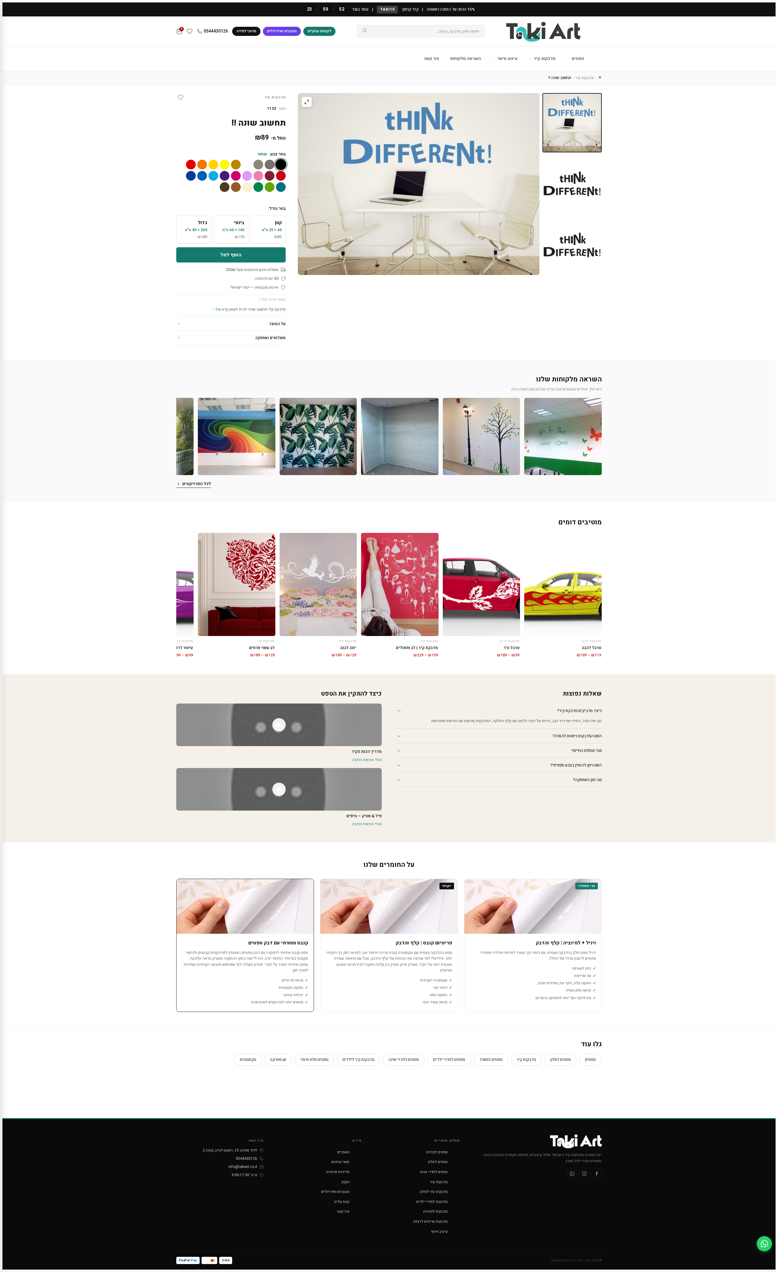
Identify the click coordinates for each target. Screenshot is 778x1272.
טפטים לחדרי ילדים (449, 1059)
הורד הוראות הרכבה (367, 760)
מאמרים (343, 1152)
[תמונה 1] (572, 122)
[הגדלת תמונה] (306, 102)
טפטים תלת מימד (314, 1059)
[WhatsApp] (572, 1173)
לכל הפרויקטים (196, 484)
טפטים (577, 58)
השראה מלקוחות (465, 58)
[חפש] (364, 31)
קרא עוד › (220, 309)
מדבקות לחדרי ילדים (432, 1201)
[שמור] (180, 97)
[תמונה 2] (572, 184)
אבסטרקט (278, 1059)
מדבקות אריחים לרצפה (430, 1221)
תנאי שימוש (340, 1162)
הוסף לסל (230, 255)
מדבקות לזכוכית (435, 1211)
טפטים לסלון (560, 1059)
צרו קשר (343, 1211)
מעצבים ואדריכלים (282, 31)
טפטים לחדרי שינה (403, 1059)
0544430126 (216, 31)
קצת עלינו (341, 1201)
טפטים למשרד (491, 1059)
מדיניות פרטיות (337, 1172)
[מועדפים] (190, 31)
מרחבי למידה (246, 31)
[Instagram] (584, 1173)
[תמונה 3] (572, 245)
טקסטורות (248, 1059)
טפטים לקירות (437, 1152)
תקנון (345, 1182)
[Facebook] (596, 1173)
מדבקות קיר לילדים (358, 1059)
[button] (563, 436)
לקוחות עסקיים (319, 31)
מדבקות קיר (544, 58)
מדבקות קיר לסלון (434, 1191)
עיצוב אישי (507, 58)
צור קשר (431, 58)
